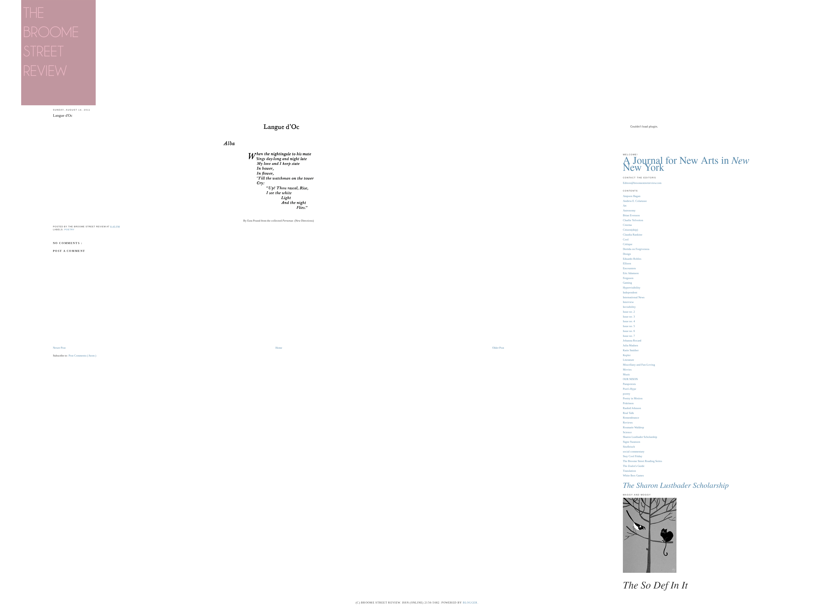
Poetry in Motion (633, 398)
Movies (627, 369)
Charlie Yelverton (633, 220)
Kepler (626, 355)
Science (627, 432)
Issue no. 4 (629, 321)
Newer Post (59, 347)
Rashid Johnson (632, 408)
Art (624, 205)
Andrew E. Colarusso (635, 201)
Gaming (627, 282)
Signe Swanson (631, 441)
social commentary (633, 451)
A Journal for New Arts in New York (686, 163)
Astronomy (629, 210)
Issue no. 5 (629, 326)
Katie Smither (631, 350)
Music (626, 374)
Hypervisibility (631, 287)
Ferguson (628, 278)
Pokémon (628, 403)
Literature (628, 359)
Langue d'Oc (62, 115)
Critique (627, 244)
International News (633, 297)
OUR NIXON (630, 379)
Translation (629, 470)
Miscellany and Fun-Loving (639, 364)
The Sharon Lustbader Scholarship (676, 485)
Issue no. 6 (629, 331)
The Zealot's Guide (633, 466)
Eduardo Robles (632, 258)
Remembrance (631, 417)
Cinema (627, 224)
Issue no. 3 (629, 316)
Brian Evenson (631, 215)
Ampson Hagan (631, 196)
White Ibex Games (633, 475)
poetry (69, 229)
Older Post (498, 347)
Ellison (627, 263)
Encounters (629, 268)
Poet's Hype (629, 388)
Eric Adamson (631, 273)
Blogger (470, 602)
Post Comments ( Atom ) (82, 355)
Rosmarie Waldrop (633, 427)
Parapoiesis (629, 384)
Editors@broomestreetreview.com (642, 183)
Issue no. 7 (629, 335)
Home (278, 347)
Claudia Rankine (632, 234)
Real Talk (628, 413)
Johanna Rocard (632, 340)
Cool (626, 239)
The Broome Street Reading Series (642, 461)
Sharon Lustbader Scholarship (640, 436)
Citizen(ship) (630, 229)
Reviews (628, 422)
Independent (630, 292)
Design (627, 253)
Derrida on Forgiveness (636, 249)
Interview (628, 302)
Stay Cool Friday (632, 456)
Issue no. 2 (629, 311)
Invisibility (629, 306)
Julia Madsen (630, 345)
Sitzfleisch (629, 446)
